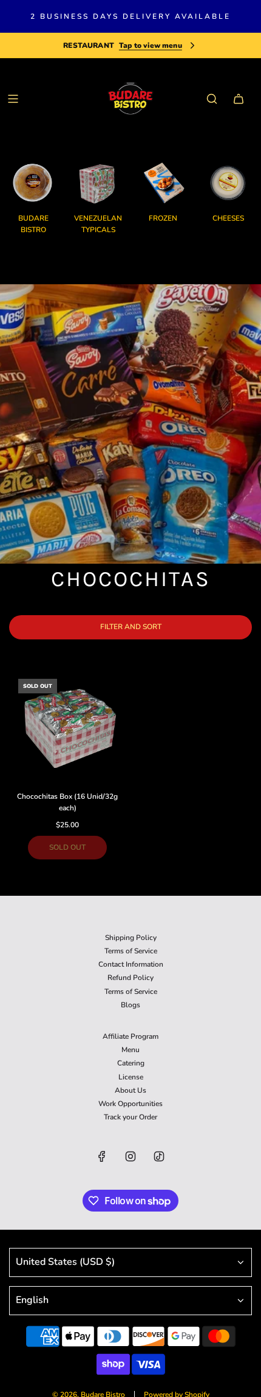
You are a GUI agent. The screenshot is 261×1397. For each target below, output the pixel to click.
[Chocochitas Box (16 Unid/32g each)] (67, 728)
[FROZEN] (163, 182)
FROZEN (163, 218)
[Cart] (238, 98)
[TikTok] (159, 1156)
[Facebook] (102, 1156)
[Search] (211, 98)
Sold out (67, 847)
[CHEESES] (228, 182)
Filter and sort (130, 627)
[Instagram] (130, 1156)
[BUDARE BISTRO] (33, 182)
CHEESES (228, 218)
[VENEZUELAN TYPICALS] (98, 182)
